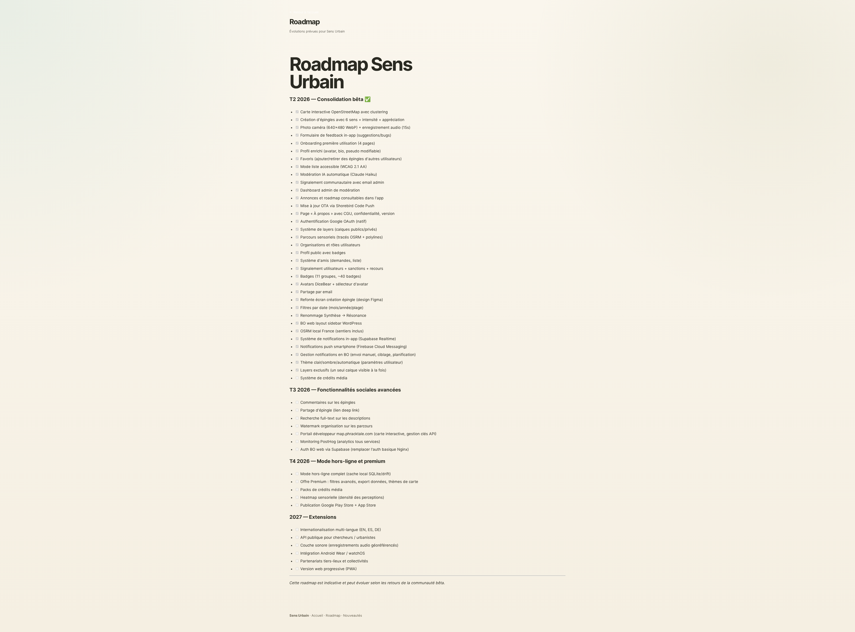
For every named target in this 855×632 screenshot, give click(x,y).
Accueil (317, 616)
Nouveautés (352, 616)
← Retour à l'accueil (303, 12)
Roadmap (333, 616)
